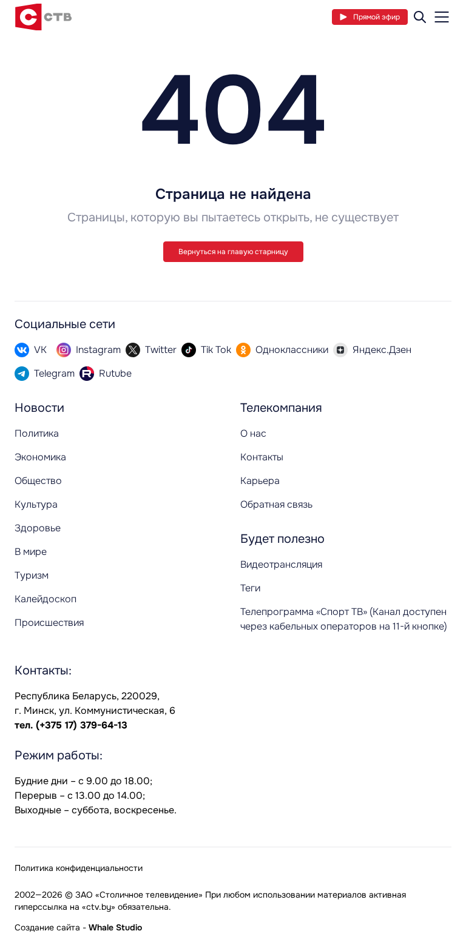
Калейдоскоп (45, 599)
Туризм (32, 575)
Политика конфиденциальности (79, 867)
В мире (31, 551)
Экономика (40, 457)
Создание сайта (47, 927)
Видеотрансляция (281, 564)
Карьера (260, 480)
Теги (250, 588)
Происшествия (49, 622)
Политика (37, 433)
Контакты (261, 457)
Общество (38, 480)
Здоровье (38, 528)
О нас (253, 433)
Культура (36, 504)
